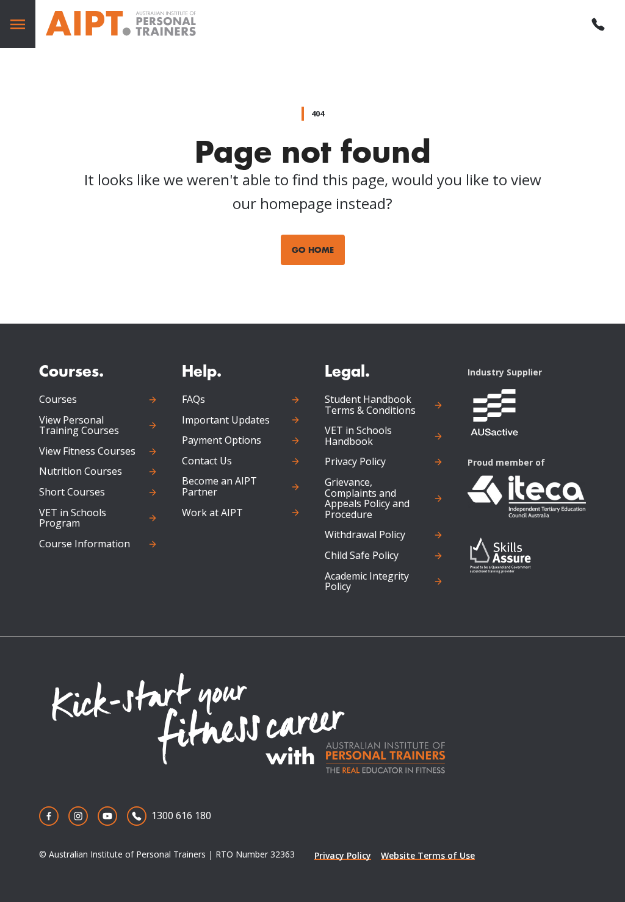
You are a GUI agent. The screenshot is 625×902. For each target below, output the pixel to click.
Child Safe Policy (362, 555)
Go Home (313, 249)
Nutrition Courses (80, 471)
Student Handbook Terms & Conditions (370, 405)
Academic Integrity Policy (367, 581)
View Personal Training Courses (79, 425)
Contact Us (207, 461)
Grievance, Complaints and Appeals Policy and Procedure (367, 498)
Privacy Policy (355, 461)
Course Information (84, 544)
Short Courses (72, 492)
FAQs (193, 399)
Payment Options (221, 440)
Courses (58, 399)
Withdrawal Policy (365, 535)
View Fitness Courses (87, 451)
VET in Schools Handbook (358, 436)
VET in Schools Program (72, 518)
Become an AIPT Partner (219, 486)
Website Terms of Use (428, 855)
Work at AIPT (212, 513)
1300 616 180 (181, 815)
